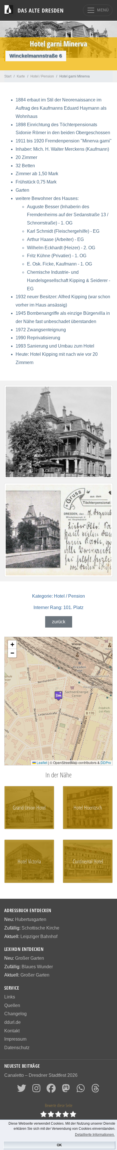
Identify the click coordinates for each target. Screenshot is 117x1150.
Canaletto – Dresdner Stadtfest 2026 (41, 1075)
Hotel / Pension (58, 596)
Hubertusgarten (30, 919)
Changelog (15, 1013)
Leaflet (41, 762)
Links (9, 996)
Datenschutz (17, 1047)
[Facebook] (51, 1090)
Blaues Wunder (37, 966)
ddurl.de (12, 1022)
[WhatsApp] (80, 1090)
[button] (58, 696)
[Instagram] (36, 1090)
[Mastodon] (66, 1090)
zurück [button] (58, 621)
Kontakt (12, 1030)
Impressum (15, 1039)
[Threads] (95, 1090)
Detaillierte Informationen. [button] (95, 1135)
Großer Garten (29, 958)
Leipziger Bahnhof (38, 936)
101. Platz (58, 607)
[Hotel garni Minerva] (58, 432)
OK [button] (59, 1145)
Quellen (12, 1005)
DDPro (106, 762)
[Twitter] (21, 1090)
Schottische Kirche (40, 928)
